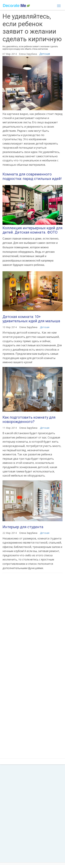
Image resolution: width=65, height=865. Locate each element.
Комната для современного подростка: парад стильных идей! (32, 176)
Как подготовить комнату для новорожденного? (29, 419)
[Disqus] (32, 619)
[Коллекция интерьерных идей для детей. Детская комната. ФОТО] (32, 205)
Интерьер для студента (22, 527)
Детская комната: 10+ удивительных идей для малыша (31, 319)
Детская (44, 54)
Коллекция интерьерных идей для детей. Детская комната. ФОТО (32, 230)
